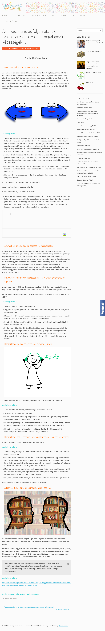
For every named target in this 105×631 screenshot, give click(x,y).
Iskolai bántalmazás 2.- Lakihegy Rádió (88, 133)
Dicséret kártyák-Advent (84, 158)
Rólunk (82, 16)
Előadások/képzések (38, 16)
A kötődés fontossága (63, 609)
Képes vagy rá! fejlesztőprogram (86, 129)
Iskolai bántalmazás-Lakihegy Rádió (87, 136)
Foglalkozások (19, 16)
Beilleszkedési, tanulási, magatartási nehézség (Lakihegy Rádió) (88, 172)
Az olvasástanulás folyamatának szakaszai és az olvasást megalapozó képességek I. (28, 607)
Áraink (63, 16)
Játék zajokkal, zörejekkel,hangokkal (88, 149)
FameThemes (63, 626)
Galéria (53, 16)
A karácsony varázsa (83, 146)
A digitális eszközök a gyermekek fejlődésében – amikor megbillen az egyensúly (87, 113)
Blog (73, 16)
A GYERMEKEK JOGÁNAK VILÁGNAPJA (89, 167)
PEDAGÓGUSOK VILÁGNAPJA (86, 176)
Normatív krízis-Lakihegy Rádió (86, 126)
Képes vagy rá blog (11, 599)
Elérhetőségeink (11, 21)
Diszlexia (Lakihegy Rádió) (85, 180)
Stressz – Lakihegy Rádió (84, 119)
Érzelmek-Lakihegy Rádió (84, 108)
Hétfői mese (80, 122)
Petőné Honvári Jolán (17, 48)
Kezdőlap (5, 16)
